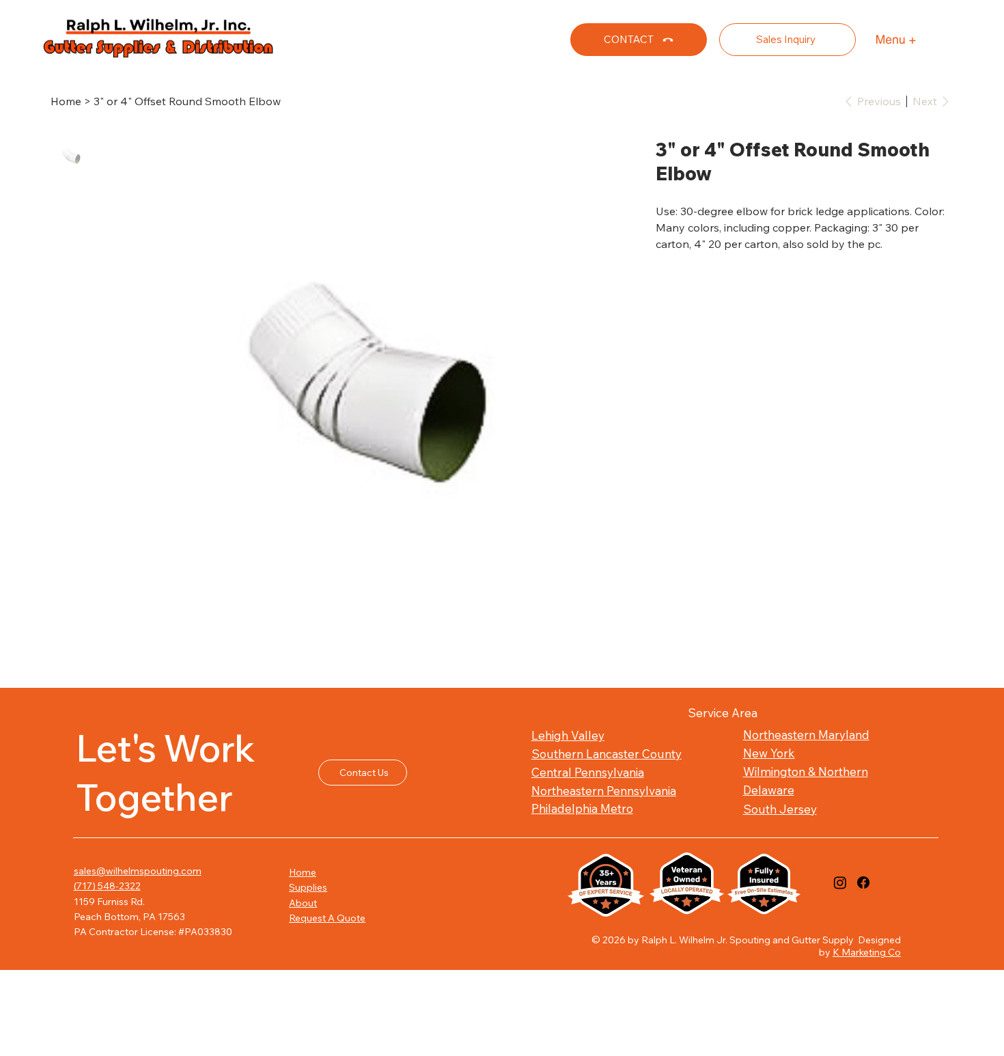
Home (302, 872)
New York (769, 753)
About (303, 903)
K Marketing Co (867, 952)
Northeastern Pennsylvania (603, 790)
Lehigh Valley (567, 735)
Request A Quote (327, 918)
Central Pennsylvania (587, 772)
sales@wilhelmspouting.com (137, 871)
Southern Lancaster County (606, 754)
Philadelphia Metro (582, 808)
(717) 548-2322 (107, 886)
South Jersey (780, 809)
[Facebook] (863, 882)
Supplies (308, 887)
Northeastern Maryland (806, 734)
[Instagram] (840, 882)
